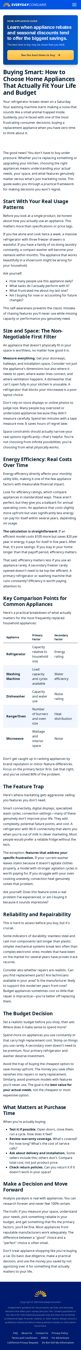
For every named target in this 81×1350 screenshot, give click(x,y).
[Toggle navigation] (74, 5)
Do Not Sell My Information (58, 1342)
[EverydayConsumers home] (24, 5)
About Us (26, 1333)
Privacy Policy (60, 1333)
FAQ (15, 1333)
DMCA (44, 1338)
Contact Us (42, 1333)
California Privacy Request (22, 1342)
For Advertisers (60, 1338)
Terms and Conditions (24, 1338)
